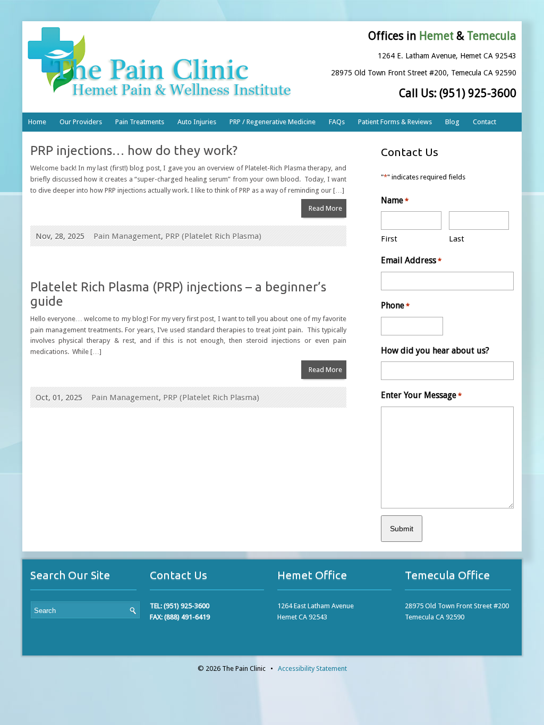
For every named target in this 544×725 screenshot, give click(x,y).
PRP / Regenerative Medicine (273, 122)
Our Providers (81, 122)
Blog (452, 122)
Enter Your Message (421, 395)
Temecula (491, 35)
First (389, 239)
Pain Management (127, 236)
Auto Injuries (196, 122)
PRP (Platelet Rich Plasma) (213, 236)
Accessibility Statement (312, 668)
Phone (395, 305)
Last (456, 239)
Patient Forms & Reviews (395, 122)
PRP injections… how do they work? (133, 150)
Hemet (436, 35)
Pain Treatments (139, 122)
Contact (484, 122)
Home (37, 122)
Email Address (411, 260)
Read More (325, 208)
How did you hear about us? (435, 351)
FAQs (337, 122)
